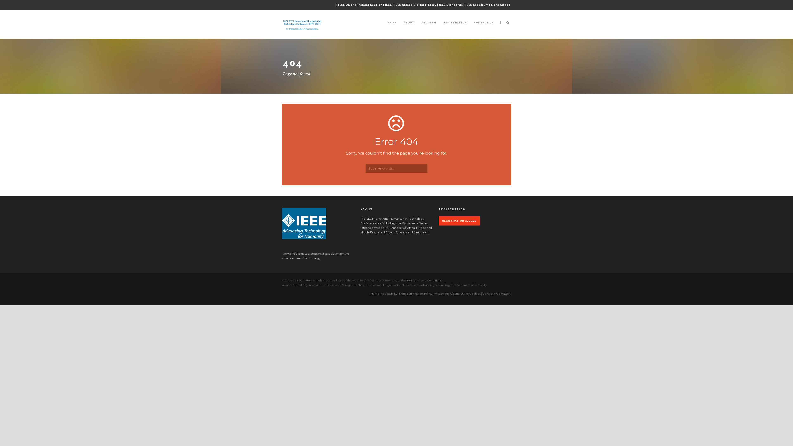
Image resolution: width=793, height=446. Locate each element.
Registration (455, 22)
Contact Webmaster (496, 293)
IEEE (388, 4)
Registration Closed (459, 220)
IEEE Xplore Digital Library (415, 4)
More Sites (499, 4)
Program (428, 22)
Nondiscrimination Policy (415, 293)
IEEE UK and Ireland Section (360, 4)
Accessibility (389, 293)
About (409, 22)
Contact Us (484, 22)
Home (392, 22)
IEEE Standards (451, 4)
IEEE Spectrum (476, 4)
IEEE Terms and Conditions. (424, 280)
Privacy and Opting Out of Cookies (457, 293)
